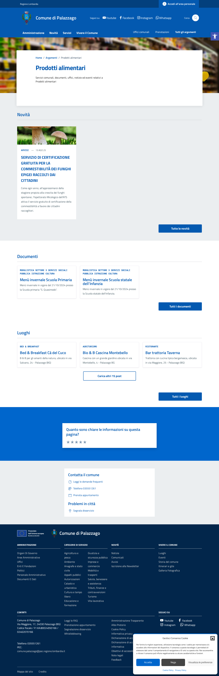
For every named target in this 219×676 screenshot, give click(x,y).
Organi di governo (27, 553)
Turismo (92, 596)
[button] (215, 36)
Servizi (67, 33)
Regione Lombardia (29, 4)
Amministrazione (33, 33)
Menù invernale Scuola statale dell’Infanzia (107, 281)
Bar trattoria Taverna (162, 353)
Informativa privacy (122, 634)
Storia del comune (168, 562)
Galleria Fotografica (169, 570)
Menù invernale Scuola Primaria (46, 280)
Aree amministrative (28, 557)
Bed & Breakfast (29, 346)
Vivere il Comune (87, 33)
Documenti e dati (26, 579)
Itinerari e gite (166, 566)
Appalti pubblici (72, 575)
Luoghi (162, 553)
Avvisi (25, 150)
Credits (42, 671)
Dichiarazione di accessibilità (127, 638)
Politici (21, 570)
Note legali (117, 655)
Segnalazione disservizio (77, 629)
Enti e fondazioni (26, 566)
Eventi (162, 557)
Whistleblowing (72, 634)
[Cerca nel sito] (195, 17)
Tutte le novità (180, 228)
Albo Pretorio (118, 625)
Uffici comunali (141, 32)
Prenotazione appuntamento (79, 625)
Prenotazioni (162, 32)
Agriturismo (90, 346)
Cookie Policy (168, 670)
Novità (53, 33)
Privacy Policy (180, 670)
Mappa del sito (25, 671)
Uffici (20, 562)
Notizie (115, 553)
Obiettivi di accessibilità (124, 651)
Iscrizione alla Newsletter (125, 566)
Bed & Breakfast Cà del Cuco (43, 353)
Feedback (116, 660)
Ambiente (69, 562)
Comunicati (117, 557)
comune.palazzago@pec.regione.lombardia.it (41, 651)
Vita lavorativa (96, 601)
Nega (173, 662)
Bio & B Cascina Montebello (105, 353)
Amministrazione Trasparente (127, 621)
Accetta (148, 662)
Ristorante (151, 346)
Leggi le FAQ (71, 621)
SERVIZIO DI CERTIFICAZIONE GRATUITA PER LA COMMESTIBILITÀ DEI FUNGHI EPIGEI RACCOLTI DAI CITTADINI (46, 168)
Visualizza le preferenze (200, 662)
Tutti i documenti (180, 306)
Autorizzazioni (72, 579)
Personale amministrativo (31, 575)
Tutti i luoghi (180, 396)
